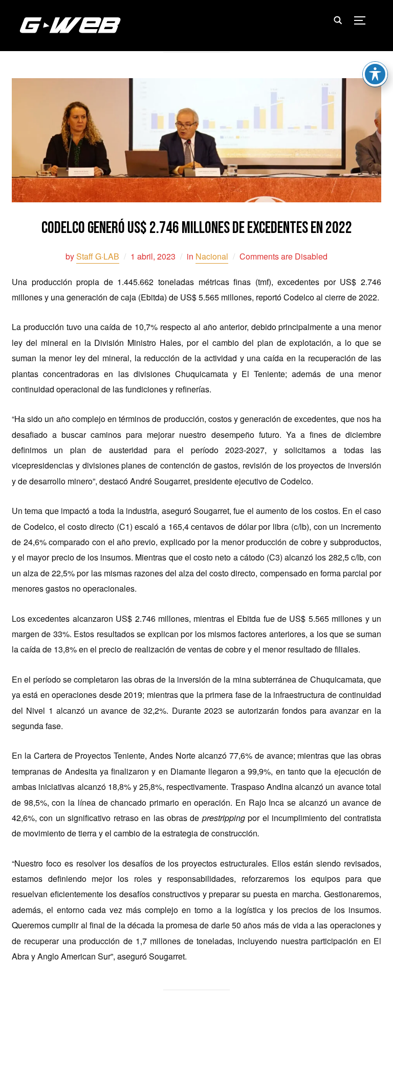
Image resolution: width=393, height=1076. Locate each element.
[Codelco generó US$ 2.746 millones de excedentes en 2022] (196, 85)
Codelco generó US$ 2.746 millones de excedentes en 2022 (196, 228)
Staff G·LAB (97, 256)
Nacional (211, 256)
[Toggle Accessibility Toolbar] (375, 74)
